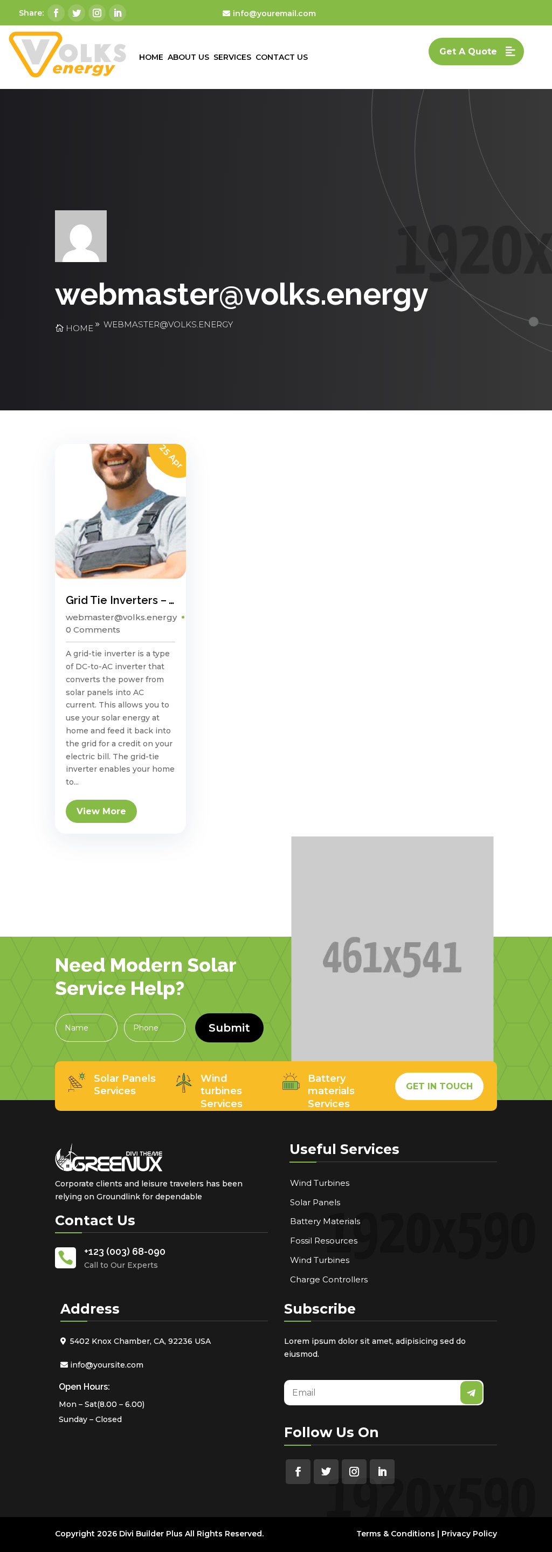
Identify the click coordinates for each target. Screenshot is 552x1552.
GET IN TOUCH (439, 1086)
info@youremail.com (274, 13)
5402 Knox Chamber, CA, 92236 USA (140, 1341)
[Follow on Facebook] (56, 13)
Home (151, 57)
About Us (188, 57)
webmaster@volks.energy (168, 324)
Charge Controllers (329, 1279)
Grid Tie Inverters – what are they (154, 600)
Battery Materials (325, 1221)
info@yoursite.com (106, 1365)
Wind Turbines (319, 1183)
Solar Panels (315, 1202)
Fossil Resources (323, 1240)
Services (232, 57)
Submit (229, 1027)
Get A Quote (468, 51)
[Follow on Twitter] (76, 13)
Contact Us (282, 57)
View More (101, 811)
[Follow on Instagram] (97, 13)
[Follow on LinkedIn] (117, 13)
